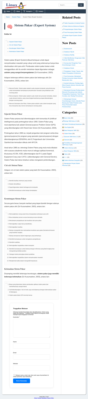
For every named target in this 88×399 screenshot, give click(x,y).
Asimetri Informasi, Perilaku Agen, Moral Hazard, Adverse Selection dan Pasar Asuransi (73, 85)
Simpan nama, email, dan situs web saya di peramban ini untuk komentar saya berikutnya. (31, 375)
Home (8, 11)
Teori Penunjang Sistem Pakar (73, 32)
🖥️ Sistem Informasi (68, 148)
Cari (81, 5)
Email (14, 352)
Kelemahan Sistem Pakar (16, 51)
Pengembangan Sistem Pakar (73, 29)
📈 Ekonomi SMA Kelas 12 (70, 136)
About (18, 11)
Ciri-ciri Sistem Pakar (15, 45)
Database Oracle (69, 68)
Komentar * (16, 317)
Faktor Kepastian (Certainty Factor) (74, 23)
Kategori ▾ (29, 11)
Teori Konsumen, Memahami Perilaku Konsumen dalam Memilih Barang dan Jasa (72, 78)
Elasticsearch (68, 48)
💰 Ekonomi (65, 140)
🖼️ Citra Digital (66, 127)
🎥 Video (65, 154)
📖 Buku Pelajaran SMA (69, 151)
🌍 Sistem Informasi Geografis (71, 160)
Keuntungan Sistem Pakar (16, 48)
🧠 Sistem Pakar (67, 133)
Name (15, 342)
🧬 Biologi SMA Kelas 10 (69, 121)
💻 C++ (64, 157)
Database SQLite (69, 52)
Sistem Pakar (16, 17)
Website (15, 363)
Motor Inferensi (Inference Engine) (74, 26)
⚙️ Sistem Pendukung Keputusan (72, 124)
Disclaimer (44, 397)
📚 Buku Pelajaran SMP (69, 130)
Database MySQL (69, 55)
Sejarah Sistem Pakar (15, 42)
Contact (40, 11)
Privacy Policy (50, 397)
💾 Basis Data (66, 118)
